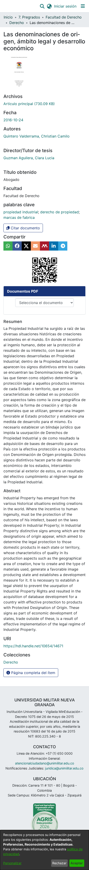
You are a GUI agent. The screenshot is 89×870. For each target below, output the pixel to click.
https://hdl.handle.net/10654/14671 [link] (33, 646)
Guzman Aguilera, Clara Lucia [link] (28, 158)
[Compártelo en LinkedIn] (53, 246)
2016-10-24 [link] (13, 120)
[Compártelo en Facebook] (17, 246)
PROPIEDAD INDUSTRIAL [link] (20, 212)
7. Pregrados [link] (29, 17)
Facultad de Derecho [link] (64, 17)
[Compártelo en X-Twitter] (26, 246)
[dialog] (44, 850)
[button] (42, 6)
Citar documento (25, 228)
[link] (29, 103)
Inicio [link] (8, 17)
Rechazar (59, 863)
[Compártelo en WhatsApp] (8, 246)
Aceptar (77, 863)
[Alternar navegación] (83, 6)
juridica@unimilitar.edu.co (64, 768)
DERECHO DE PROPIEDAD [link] (59, 212)
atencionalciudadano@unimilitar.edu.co (44, 763)
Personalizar (12, 863)
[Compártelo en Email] (35, 246)
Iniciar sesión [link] (65, 6)
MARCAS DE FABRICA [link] (19, 217)
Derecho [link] (16, 22)
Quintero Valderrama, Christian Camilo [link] (36, 136)
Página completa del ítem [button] (32, 672)
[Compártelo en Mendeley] (44, 246)
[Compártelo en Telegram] (62, 246)
